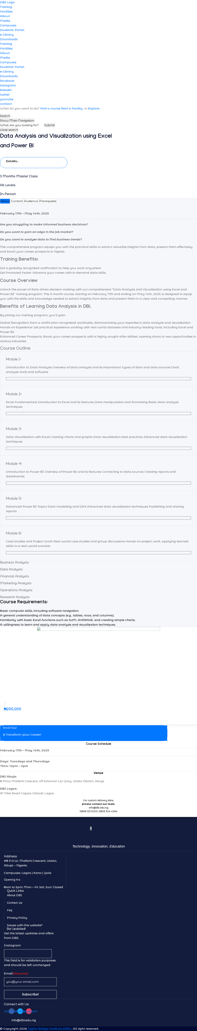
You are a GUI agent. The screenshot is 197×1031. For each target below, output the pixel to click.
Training (6, 7)
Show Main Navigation (17, 120)
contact (6, 104)
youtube (6, 99)
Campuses (8, 25)
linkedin (6, 90)
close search (9, 130)
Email (16, 973)
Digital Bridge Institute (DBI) (49, 1028)
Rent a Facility (72, 108)
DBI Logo (7, 2)
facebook (7, 81)
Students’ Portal (12, 30)
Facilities (6, 11)
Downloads (9, 39)
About (5, 16)
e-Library (7, 34)
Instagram (12, 945)
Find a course (50, 108)
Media (5, 21)
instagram (8, 85)
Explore (93, 108)
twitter (5, 94)
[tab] (5, 201)
